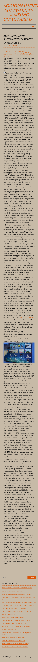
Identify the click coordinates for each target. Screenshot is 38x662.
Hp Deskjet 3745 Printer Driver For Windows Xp (18, 605)
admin (16, 45)
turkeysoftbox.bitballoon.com (14, 51)
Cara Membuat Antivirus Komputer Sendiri (17, 611)
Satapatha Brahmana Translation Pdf (15, 647)
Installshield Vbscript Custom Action (15, 644)
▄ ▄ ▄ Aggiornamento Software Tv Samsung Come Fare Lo (19, 53)
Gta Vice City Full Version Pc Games (14, 623)
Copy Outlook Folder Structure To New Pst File (19, 602)
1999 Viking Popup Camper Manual (13, 617)
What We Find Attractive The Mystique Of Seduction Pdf (16, 634)
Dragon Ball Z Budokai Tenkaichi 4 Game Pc (17, 594)
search (32, 578)
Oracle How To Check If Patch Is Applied (16, 620)
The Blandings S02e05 (9, 614)
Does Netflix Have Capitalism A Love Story (17, 588)
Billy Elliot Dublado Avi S (11, 630)
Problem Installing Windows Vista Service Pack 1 (18, 598)
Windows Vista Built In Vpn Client (13, 641)
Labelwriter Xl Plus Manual (12, 591)
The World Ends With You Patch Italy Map (16, 626)
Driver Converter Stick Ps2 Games (14, 608)
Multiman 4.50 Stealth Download (13, 638)
